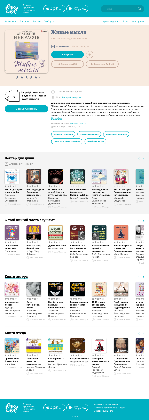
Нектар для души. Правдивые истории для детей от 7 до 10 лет (35, 192)
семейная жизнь (95, 141)
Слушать (68, 54)
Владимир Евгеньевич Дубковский (11, 198)
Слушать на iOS (69, 64)
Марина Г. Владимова (32, 199)
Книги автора (16, 276)
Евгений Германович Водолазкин (98, 370)
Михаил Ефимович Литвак (35, 368)
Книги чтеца (15, 333)
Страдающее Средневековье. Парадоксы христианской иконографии (122, 361)
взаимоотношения (63, 134)
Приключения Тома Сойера (12, 359)
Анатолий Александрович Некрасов (12, 311)
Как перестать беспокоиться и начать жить (78, 248)
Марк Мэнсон (121, 254)
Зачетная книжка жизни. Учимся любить (79, 305)
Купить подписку (111, 21)
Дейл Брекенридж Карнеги (79, 255)
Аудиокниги (10, 21)
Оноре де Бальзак (79, 361)
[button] (10, 21)
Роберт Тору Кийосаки (32, 252)
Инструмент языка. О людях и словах (100, 361)
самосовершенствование (67, 141)
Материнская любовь (11, 303)
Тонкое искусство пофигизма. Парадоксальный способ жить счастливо (123, 248)
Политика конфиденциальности (109, 407)
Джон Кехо (10, 251)
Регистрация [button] (138, 21)
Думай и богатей (57, 245)
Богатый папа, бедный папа (33, 246)
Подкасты (24, 21)
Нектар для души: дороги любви (14, 190)
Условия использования (106, 404)
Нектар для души (80, 46)
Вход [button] (125, 21)
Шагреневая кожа (79, 358)
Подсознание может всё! (11, 246)
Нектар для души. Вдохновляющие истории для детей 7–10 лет (123, 192)
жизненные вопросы (116, 134)
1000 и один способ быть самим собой (99, 305)
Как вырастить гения (56, 359)
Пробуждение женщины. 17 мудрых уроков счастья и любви (122, 305)
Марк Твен (10, 364)
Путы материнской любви (33, 305)
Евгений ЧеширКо (79, 198)
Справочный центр (103, 411)
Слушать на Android (103, 64)
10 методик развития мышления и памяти (32, 361)
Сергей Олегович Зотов (122, 368)
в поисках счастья (89, 134)
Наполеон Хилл (55, 248)
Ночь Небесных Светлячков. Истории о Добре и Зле (79, 192)
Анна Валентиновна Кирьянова (99, 201)
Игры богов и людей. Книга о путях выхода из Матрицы (56, 192)
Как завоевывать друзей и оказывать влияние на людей (101, 248)
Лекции (36, 21)
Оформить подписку (26, 109)
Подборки (49, 21)
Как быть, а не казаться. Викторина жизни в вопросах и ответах (57, 305)
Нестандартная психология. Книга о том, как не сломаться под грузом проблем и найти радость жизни (101, 192)
